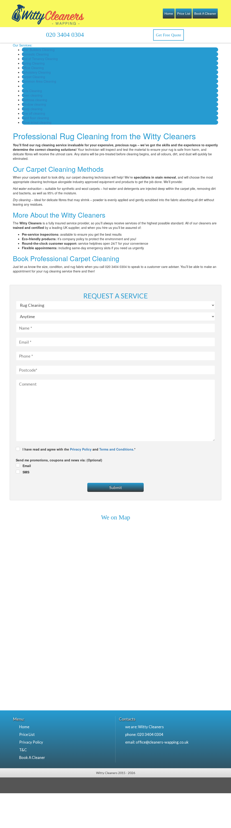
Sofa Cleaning (32, 90)
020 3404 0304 (65, 34)
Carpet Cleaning (33, 76)
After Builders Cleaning (38, 49)
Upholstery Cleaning (36, 72)
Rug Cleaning (32, 86)
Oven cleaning (32, 95)
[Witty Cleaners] (47, 13)
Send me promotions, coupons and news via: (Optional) (59, 460)
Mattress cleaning (34, 100)
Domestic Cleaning (35, 54)
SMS (26, 472)
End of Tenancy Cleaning (40, 58)
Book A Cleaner (205, 13)
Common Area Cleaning (39, 81)
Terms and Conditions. (116, 449)
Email (27, 465)
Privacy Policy (81, 449)
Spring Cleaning (33, 63)
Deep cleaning (32, 109)
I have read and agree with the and (79, 449)
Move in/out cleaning (36, 122)
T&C (23, 749)
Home (168, 13)
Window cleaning (34, 104)
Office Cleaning (33, 67)
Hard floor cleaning (35, 118)
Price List (183, 13)
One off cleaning (33, 113)
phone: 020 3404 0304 (144, 734)
